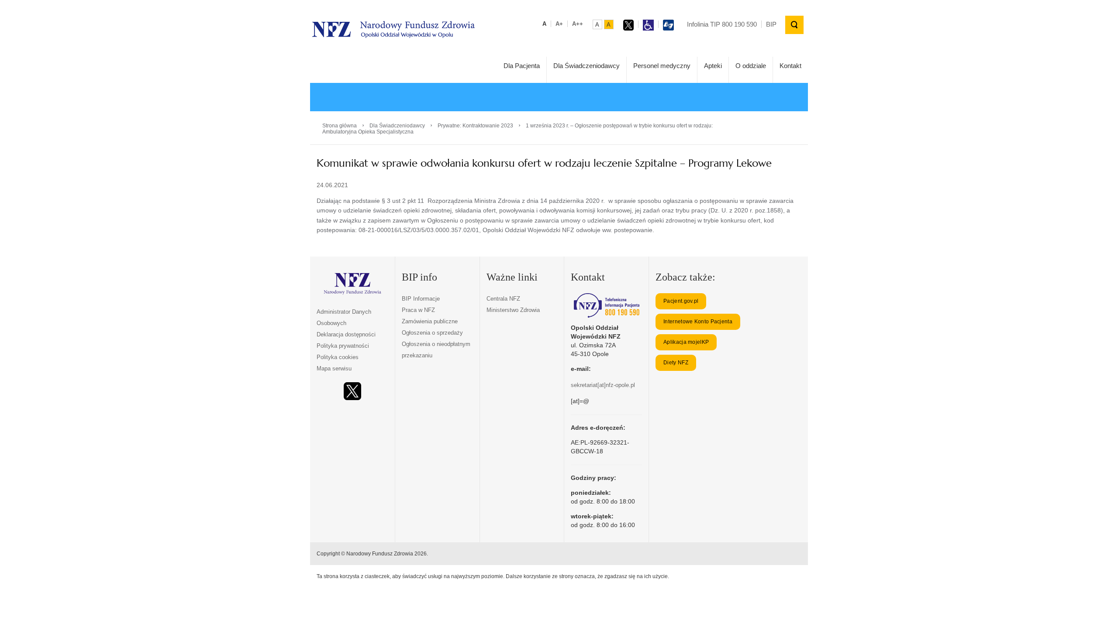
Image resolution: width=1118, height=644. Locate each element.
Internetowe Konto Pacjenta (697, 322)
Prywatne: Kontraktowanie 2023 (475, 126)
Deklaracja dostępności (346, 334)
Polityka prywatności (343, 346)
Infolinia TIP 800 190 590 (722, 24)
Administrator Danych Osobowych (344, 317)
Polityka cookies (338, 357)
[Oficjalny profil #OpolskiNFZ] (352, 391)
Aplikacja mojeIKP (686, 342)
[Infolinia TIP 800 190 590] (606, 305)
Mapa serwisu (334, 368)
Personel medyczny (661, 65)
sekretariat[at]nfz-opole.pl (603, 385)
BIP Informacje (421, 298)
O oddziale (750, 65)
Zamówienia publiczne (430, 321)
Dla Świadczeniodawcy (586, 65)
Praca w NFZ (418, 310)
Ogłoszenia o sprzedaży (432, 332)
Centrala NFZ (503, 298)
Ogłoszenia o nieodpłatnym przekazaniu (436, 350)
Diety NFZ (675, 363)
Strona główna (339, 126)
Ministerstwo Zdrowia (513, 310)
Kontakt (790, 65)
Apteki (713, 65)
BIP (771, 24)
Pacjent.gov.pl (680, 301)
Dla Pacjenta (522, 65)
